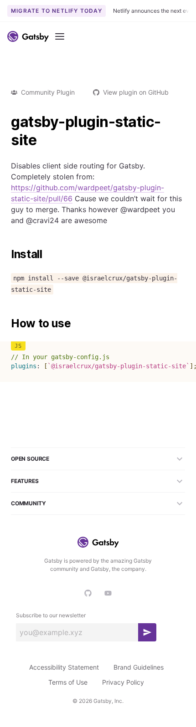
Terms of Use (68, 682)
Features (25, 481)
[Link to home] (28, 36)
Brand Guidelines (138, 667)
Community (28, 503)
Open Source (30, 458)
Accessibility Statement (64, 667)
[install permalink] (6, 254)
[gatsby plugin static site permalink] (6, 122)
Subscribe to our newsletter (51, 615)
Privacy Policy (123, 682)
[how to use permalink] (6, 323)
